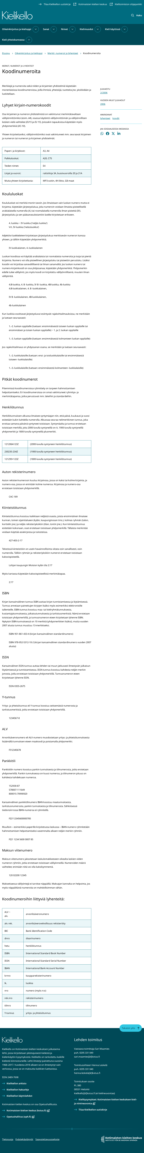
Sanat (46, 29)
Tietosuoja (7, 1139)
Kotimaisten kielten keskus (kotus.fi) (28, 1110)
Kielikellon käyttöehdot (19, 1095)
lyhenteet (105, 118)
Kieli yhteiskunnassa (13, 39)
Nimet (64, 29)
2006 (102, 104)
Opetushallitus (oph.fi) (21, 1116)
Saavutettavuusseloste (47, 1139)
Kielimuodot (86, 29)
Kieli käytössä (112, 29)
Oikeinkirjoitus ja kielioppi (16, 29)
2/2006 (103, 92)
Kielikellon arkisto (16, 1083)
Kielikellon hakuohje (18, 1089)
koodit (115, 118)
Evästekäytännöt (24, 1139)
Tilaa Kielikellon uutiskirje (93, 1109)
